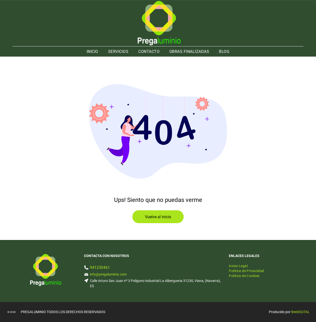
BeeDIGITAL (300, 312)
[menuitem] (92, 51)
